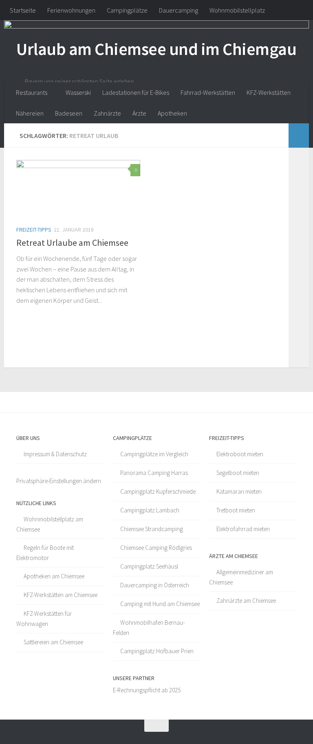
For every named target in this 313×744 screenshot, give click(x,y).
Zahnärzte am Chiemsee (246, 600)
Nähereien (30, 113)
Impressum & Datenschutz (55, 454)
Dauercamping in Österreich (154, 585)
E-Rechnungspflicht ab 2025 (147, 690)
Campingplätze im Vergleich (154, 454)
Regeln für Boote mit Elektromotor (45, 553)
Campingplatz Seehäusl (149, 566)
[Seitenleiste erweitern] (299, 135)
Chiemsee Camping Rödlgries (156, 547)
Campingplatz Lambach (149, 510)
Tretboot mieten (235, 510)
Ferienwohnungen (71, 10)
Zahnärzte (107, 113)
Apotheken (172, 113)
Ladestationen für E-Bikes (135, 92)
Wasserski (78, 92)
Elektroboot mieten (239, 454)
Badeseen (68, 113)
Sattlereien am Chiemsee (53, 642)
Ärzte (139, 113)
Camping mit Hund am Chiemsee (160, 604)
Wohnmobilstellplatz (237, 10)
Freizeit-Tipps (33, 229)
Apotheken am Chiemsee (54, 576)
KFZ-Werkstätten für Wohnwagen (44, 619)
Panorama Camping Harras (154, 473)
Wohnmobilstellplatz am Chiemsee (49, 524)
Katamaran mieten (239, 491)
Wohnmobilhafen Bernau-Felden (149, 628)
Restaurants (31, 92)
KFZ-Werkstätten (269, 92)
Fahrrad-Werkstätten (208, 92)
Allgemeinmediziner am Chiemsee (241, 577)
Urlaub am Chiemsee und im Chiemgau (156, 48)
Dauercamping (178, 10)
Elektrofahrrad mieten (243, 529)
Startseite (23, 10)
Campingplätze (127, 10)
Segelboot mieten (237, 473)
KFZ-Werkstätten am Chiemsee (60, 595)
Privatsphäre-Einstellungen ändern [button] (58, 481)
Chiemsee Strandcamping (151, 529)
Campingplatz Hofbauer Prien (157, 651)
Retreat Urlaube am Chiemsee (72, 242)
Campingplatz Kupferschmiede (158, 491)
